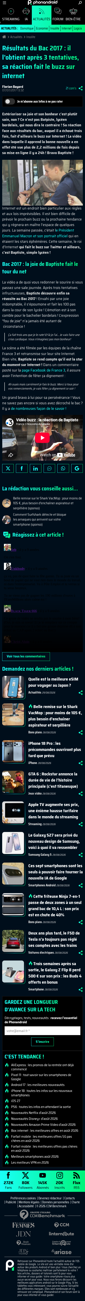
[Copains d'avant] (61, 1243)
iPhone (32, 762)
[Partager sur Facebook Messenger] (49, 468)
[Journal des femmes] (23, 1225)
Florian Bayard (12, 86)
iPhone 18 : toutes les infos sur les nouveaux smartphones (41, 1093)
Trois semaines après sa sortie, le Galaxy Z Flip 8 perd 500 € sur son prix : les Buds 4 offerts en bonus (55, 973)
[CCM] (61, 1225)
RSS (76, 1184)
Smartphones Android (42, 885)
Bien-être (73, 19)
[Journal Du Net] (23, 1234)
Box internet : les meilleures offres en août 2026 (44, 1130)
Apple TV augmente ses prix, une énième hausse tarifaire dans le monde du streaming (53, 810)
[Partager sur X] (8, 468)
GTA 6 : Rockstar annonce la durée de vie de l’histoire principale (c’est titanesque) (53, 780)
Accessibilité (26, 1206)
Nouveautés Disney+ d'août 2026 (34, 1119)
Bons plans (35, 732)
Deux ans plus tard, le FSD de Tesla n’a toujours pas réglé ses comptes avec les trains (54, 939)
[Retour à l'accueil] (43, 2)
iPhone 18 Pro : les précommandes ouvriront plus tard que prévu (54, 749)
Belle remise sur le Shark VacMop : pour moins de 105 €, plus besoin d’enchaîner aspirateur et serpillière (55, 716)
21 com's (71, 88)
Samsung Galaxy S (40, 854)
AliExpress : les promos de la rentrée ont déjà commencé (42, 1067)
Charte (76, 1202)
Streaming (10, 19)
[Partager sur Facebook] (21, 468)
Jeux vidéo (35, 793)
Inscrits (59, 1184)
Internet (66, 28)
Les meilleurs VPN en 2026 (30, 1162)
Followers (25, 1184)
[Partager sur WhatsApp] (63, 468)
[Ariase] (61, 1251)
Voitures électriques (41, 952)
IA (26, 19)
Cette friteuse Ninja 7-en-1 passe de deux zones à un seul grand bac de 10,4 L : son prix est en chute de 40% (55, 905)
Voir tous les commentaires (26, 656)
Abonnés (43, 1184)
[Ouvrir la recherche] (80, 3)
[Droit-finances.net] (23, 1243)
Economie (42, 28)
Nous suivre (77, 468)
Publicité (11, 1202)
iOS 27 (15, 1101)
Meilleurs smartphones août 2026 (35, 1156)
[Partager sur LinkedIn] (35, 468)
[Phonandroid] (9, 1266)
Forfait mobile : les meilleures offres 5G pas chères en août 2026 (41, 1138)
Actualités (41, 19)
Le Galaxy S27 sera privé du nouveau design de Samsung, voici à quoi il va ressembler (54, 841)
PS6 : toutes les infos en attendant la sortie (41, 1107)
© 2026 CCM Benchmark (51, 1206)
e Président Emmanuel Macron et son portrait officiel (38, 233)
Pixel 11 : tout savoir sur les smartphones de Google (41, 1077)
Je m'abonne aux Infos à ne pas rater (40, 101)
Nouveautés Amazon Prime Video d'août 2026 (43, 1125)
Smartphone (36, 989)
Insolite (54, 28)
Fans (8, 1184)
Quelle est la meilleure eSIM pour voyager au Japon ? (53, 682)
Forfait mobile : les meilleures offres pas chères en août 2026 (44, 1148)
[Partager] (80, 88)
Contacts (69, 1198)
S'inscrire (42, 1041)
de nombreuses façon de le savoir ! (38, 408)
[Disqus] (42, 597)
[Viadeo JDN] (23, 1252)
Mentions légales (29, 1202)
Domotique (27, 28)
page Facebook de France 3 (43, 370)
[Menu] (4, 3)
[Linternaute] (61, 1234)
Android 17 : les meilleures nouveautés (38, 1085)
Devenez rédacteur (50, 1198)
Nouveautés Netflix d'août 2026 (33, 1113)
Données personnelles (55, 1202)
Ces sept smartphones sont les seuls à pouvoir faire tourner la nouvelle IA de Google (55, 871)
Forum (58, 19)
